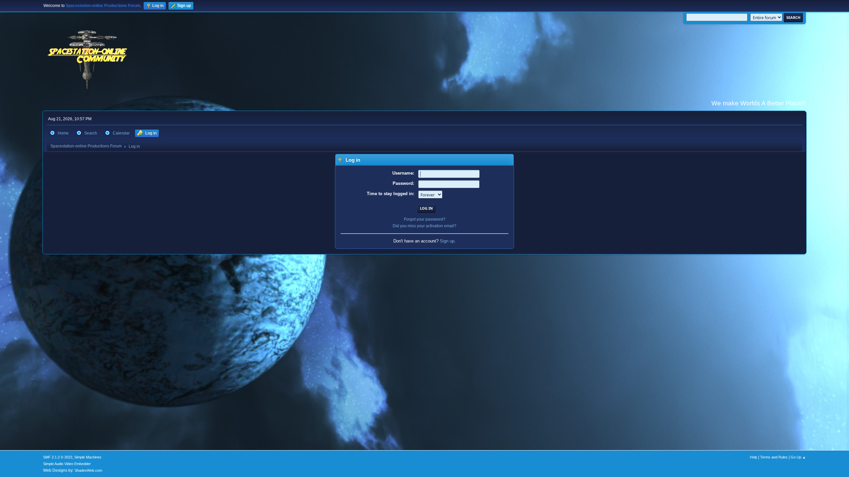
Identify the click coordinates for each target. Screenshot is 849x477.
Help (753, 457)
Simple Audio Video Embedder (67, 464)
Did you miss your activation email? (424, 226)
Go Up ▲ (798, 457)
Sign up (447, 240)
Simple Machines (87, 457)
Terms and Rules (774, 457)
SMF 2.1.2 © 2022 (57, 457)
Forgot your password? (424, 219)
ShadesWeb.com (88, 470)
